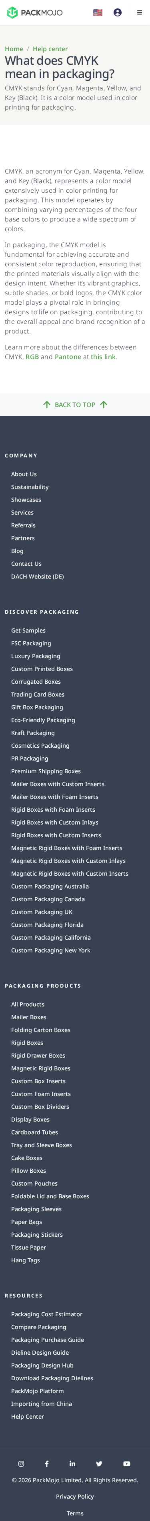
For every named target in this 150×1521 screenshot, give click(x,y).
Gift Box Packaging (37, 707)
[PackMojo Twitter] (99, 1463)
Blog (17, 551)
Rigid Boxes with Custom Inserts (56, 835)
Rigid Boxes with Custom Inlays (54, 822)
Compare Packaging (38, 1327)
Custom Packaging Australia (50, 886)
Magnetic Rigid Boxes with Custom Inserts (69, 873)
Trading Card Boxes (37, 694)
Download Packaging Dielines (52, 1378)
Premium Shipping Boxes (46, 771)
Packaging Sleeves (36, 1209)
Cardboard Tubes (34, 1132)
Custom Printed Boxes (42, 669)
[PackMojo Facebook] (47, 1463)
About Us (24, 474)
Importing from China (41, 1403)
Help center (50, 48)
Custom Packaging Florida (47, 924)
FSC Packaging (31, 643)
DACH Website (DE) (37, 576)
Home (14, 48)
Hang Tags (25, 1260)
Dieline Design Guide (40, 1352)
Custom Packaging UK (41, 912)
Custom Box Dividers (40, 1106)
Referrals (23, 525)
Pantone (68, 356)
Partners (23, 538)
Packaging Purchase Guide (47, 1339)
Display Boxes (30, 1119)
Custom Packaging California (51, 937)
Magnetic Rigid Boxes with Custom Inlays (68, 860)
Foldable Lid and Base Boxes (50, 1196)
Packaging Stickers (37, 1234)
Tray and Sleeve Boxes (41, 1145)
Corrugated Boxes (36, 681)
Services (22, 512)
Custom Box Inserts (38, 1081)
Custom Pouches (34, 1183)
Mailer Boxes (28, 1017)
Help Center (27, 1416)
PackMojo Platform (37, 1391)
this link (103, 356)
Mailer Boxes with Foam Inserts (54, 796)
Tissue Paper (28, 1247)
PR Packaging (29, 758)
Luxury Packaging (35, 656)
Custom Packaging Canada (48, 899)
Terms (75, 1513)
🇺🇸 (98, 12)
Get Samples (28, 630)
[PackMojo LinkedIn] (72, 1463)
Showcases (26, 499)
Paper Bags (26, 1222)
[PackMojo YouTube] (127, 1463)
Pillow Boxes (28, 1170)
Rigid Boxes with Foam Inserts (53, 809)
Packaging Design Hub (42, 1365)
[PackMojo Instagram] (21, 1463)
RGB (32, 356)
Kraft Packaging (33, 733)
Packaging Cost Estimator (46, 1314)
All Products (27, 1004)
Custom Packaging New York (50, 950)
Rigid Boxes (27, 1042)
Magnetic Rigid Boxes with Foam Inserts (66, 848)
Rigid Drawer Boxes (38, 1055)
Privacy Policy (75, 1496)
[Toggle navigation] (139, 12)
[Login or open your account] (118, 12)
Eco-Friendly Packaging (43, 720)
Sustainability (30, 487)
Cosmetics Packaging (40, 745)
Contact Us (26, 563)
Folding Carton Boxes (40, 1030)
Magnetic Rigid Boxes (40, 1068)
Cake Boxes (26, 1158)
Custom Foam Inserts (41, 1094)
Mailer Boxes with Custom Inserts (57, 784)
